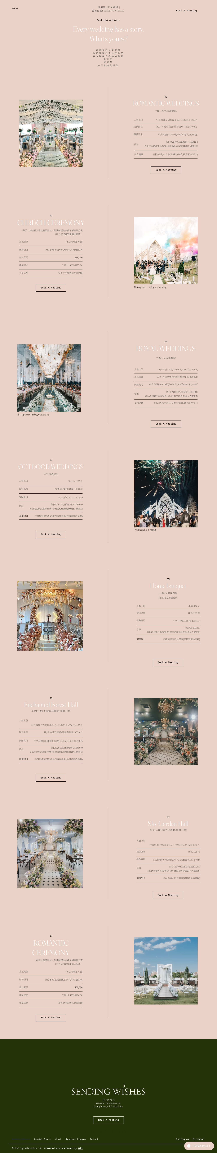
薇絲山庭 (117, 1106)
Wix (80, 1148)
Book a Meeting (186, 10)
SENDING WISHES (108, 1091)
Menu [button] (15, 8)
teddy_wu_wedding (157, 287)
